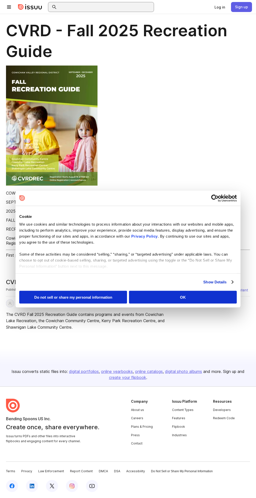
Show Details (214, 282)
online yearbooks (117, 371)
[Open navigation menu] (9, 7)
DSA (117, 471)
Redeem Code (224, 418)
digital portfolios (84, 371)
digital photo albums (183, 371)
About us (137, 410)
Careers (137, 418)
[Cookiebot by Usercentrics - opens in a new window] (215, 198)
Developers (222, 410)
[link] (219, 7)
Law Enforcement (51, 471)
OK (183, 297)
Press (135, 435)
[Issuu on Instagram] (72, 486)
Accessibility (135, 471)
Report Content (81, 471)
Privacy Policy (144, 236)
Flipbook (178, 426)
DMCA (103, 471)
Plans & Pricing (142, 426)
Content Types (183, 410)
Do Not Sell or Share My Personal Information (182, 471)
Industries (179, 435)
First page (15, 255)
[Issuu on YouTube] (92, 486)
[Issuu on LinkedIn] (32, 486)
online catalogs (149, 371)
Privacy (26, 471)
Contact (136, 443)
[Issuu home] (30, 7)
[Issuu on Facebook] (12, 486)
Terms (10, 471)
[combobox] (105, 7)
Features (178, 418)
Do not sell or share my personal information (73, 297)
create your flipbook (127, 377)
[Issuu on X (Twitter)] (52, 486)
